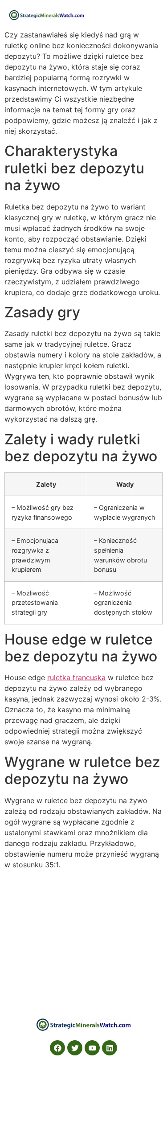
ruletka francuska (76, 677)
